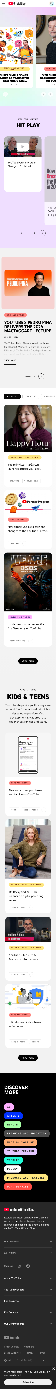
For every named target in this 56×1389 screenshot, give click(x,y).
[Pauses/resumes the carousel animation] (5, 94)
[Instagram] (19, 1266)
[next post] (41, 376)
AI (9, 1107)
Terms (42, 1353)
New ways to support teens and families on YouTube (25, 792)
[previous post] (15, 376)
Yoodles (13, 1160)
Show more (10, 360)
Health (12, 1124)
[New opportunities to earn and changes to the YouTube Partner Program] (28, 502)
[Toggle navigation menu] (3, 3)
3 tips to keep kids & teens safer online (25, 1024)
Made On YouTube (20, 1142)
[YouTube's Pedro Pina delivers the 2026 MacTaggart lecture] (28, 283)
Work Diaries (18, 1186)
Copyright (29, 1347)
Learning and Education (27, 1133)
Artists (13, 1115)
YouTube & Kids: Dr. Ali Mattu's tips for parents (23, 957)
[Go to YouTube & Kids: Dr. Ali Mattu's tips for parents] (28, 929)
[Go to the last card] (50, 94)
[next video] (42, 233)
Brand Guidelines (12, 1353)
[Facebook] (28, 1266)
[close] (53, 1368)
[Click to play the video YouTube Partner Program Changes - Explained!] (23, 146)
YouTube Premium (20, 1151)
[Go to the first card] (43, 94)
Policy (12, 1169)
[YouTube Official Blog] (17, 3)
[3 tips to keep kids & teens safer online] (28, 996)
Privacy (29, 1353)
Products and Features (26, 1177)
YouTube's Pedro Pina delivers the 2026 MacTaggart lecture (28, 327)
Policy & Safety (11, 1347)
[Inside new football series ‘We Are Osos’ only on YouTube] (28, 582)
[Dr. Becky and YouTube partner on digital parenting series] (28, 849)
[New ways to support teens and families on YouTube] (28, 755)
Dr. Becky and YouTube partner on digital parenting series (26, 896)
